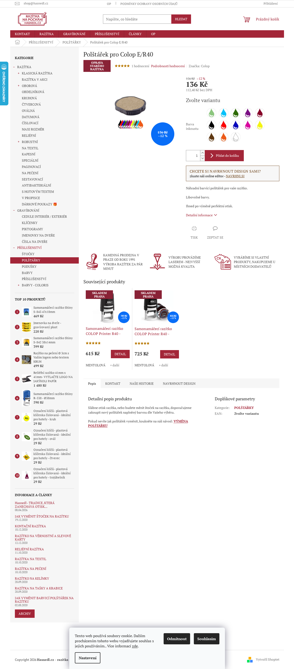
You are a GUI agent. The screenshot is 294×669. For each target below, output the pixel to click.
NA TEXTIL (30, 148)
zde (135, 646)
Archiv (25, 613)
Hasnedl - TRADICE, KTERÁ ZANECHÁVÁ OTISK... (35, 504)
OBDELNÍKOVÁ (33, 92)
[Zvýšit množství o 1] (202, 153)
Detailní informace (199, 215)
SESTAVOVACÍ (32, 179)
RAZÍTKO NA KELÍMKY (32, 578)
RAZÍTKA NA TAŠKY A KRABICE (39, 588)
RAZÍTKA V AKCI (34, 79)
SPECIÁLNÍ (30, 160)
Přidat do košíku (227, 155)
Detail (120, 354)
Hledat (181, 19)
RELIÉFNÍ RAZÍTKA (29, 549)
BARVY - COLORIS (35, 285)
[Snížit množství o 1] (202, 158)
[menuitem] (22, 34)
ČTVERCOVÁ (31, 104)
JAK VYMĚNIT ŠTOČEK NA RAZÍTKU (42, 516)
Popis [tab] (92, 383)
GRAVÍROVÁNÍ (28, 210)
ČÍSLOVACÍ (30, 123)
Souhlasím (206, 638)
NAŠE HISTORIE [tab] (142, 383)
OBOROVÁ (29, 86)
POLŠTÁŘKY (31, 260)
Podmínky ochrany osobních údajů (149, 4)
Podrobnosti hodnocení (168, 66)
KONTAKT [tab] (112, 383)
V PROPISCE (31, 198)
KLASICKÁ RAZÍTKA (37, 73)
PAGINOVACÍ (31, 166)
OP (109, 4)
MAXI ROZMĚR (33, 129)
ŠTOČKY (28, 254)
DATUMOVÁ (31, 117)
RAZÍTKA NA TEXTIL (30, 559)
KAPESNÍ (28, 154)
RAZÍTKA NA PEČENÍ (30, 568)
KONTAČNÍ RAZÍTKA (30, 526)
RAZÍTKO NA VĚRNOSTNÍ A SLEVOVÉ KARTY (43, 537)
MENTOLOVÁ (96, 365)
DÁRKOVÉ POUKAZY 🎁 (39, 204)
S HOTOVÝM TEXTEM (38, 191)
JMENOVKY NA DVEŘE (38, 235)
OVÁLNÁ (28, 110)
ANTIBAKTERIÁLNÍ (36, 185)
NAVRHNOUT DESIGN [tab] (179, 383)
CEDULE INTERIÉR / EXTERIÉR (44, 216)
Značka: (199, 66)
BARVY (27, 273)
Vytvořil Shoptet (267, 659)
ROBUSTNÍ (30, 142)
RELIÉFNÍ (29, 135)
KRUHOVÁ (29, 98)
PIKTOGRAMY (32, 229)
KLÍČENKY (29, 223)
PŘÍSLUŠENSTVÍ (29, 247)
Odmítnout (177, 638)
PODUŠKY (29, 266)
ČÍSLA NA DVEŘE (34, 241)
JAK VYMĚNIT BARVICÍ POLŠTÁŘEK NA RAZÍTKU (44, 599)
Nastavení (87, 657)
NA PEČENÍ (30, 173)
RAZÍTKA (24, 67)
